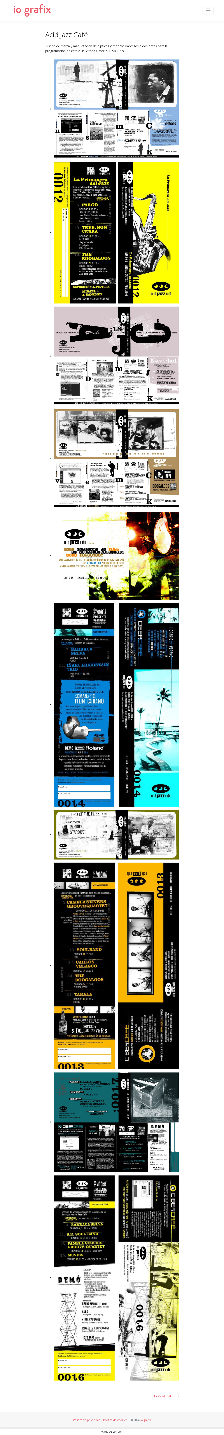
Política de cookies (115, 1420)
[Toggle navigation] (208, 10)
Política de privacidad (86, 1420)
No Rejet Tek (162, 1396)
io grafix (145, 1420)
